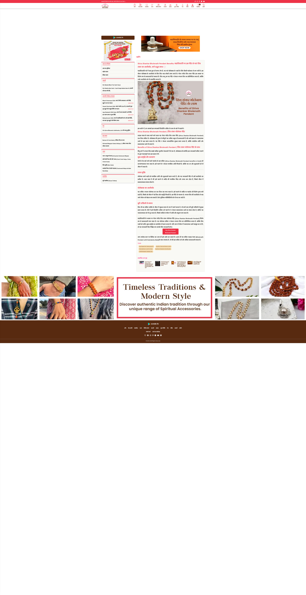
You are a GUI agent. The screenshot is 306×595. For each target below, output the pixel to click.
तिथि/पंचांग (158, 7)
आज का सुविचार (106, 68)
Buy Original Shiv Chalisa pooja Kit (146, 246)
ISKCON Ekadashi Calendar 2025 (145, 251)
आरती (192, 7)
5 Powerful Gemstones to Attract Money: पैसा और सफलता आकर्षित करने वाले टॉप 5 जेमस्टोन (181, 264)
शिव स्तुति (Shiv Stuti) (108, 165)
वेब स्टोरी (140, 7)
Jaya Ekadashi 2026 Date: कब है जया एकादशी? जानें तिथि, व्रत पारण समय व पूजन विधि (118, 113)
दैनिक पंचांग (105, 75)
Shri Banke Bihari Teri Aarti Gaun (112, 85)
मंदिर (187, 7)
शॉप (135, 7)
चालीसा (146, 7)
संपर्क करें (148, 332)
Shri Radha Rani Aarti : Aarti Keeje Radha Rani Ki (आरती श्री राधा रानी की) (118, 89)
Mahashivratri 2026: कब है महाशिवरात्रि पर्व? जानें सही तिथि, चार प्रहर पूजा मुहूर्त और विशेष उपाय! (118, 119)
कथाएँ (165, 7)
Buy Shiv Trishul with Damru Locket (163, 246)
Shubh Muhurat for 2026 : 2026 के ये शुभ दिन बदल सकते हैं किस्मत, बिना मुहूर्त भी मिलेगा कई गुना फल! (149, 264)
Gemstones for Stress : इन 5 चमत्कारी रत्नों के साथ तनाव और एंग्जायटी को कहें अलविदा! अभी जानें (197, 264)
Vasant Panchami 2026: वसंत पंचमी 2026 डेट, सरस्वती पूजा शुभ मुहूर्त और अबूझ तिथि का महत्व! (118, 107)
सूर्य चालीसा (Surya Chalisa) (110, 181)
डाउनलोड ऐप (119, 38)
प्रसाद (170, 7)
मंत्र (182, 7)
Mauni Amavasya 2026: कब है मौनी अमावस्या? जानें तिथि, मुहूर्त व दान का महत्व (118, 102)
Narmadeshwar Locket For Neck (146, 249)
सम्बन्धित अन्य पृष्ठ (142, 258)
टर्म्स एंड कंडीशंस (156, 332)
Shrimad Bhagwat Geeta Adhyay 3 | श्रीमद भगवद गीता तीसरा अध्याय (117, 145)
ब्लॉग (138, 57)
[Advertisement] (153, 20)
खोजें (204, 7)
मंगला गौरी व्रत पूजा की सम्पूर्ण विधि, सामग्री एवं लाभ (165, 263)
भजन (152, 7)
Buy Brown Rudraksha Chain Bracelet (163, 249)
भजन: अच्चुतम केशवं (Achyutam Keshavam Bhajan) (116, 156)
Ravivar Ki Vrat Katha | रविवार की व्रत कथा (113, 140)
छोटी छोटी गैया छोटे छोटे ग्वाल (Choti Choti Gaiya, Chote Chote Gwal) (117, 160)
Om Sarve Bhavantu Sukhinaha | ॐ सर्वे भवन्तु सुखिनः (116, 130)
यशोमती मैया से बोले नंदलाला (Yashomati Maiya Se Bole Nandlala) (117, 169)
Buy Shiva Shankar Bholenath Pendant (170, 231)
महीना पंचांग (105, 72)
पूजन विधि (176, 7)
